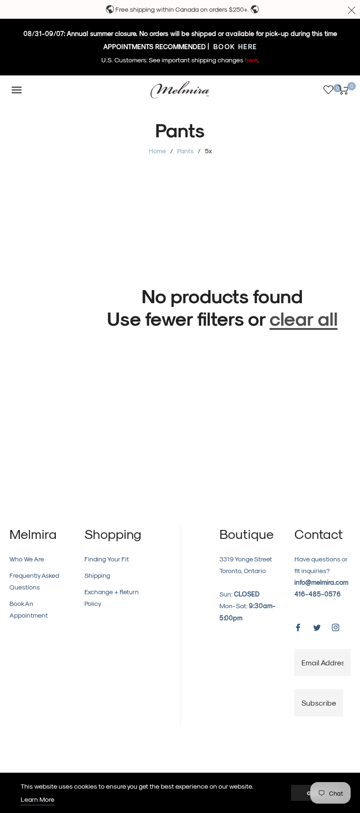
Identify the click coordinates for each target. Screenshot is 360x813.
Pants (185, 151)
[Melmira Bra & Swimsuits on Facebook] (298, 626)
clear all (304, 317)
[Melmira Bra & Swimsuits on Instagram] (335, 626)
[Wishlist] (328, 89)
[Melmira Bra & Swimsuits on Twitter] (317, 626)
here (251, 60)
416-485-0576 (317, 594)
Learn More (37, 799)
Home (157, 151)
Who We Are (26, 559)
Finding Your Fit (106, 559)
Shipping (97, 575)
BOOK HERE (234, 47)
